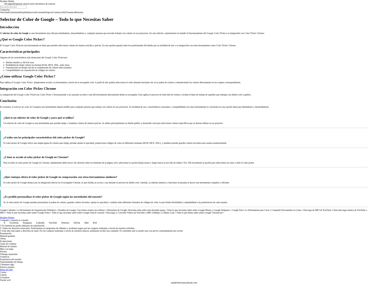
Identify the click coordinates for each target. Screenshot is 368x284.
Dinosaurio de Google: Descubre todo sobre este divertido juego (136, 210)
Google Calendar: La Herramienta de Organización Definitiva (28, 210)
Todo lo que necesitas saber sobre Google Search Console (78, 212)
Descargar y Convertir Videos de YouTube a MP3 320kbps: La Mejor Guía (140, 212)
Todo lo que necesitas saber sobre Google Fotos (28, 212)
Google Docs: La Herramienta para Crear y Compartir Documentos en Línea (266, 210)
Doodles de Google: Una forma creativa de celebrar (81, 210)
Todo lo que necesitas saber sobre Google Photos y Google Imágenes (198, 210)
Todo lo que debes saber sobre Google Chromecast (199, 212)
